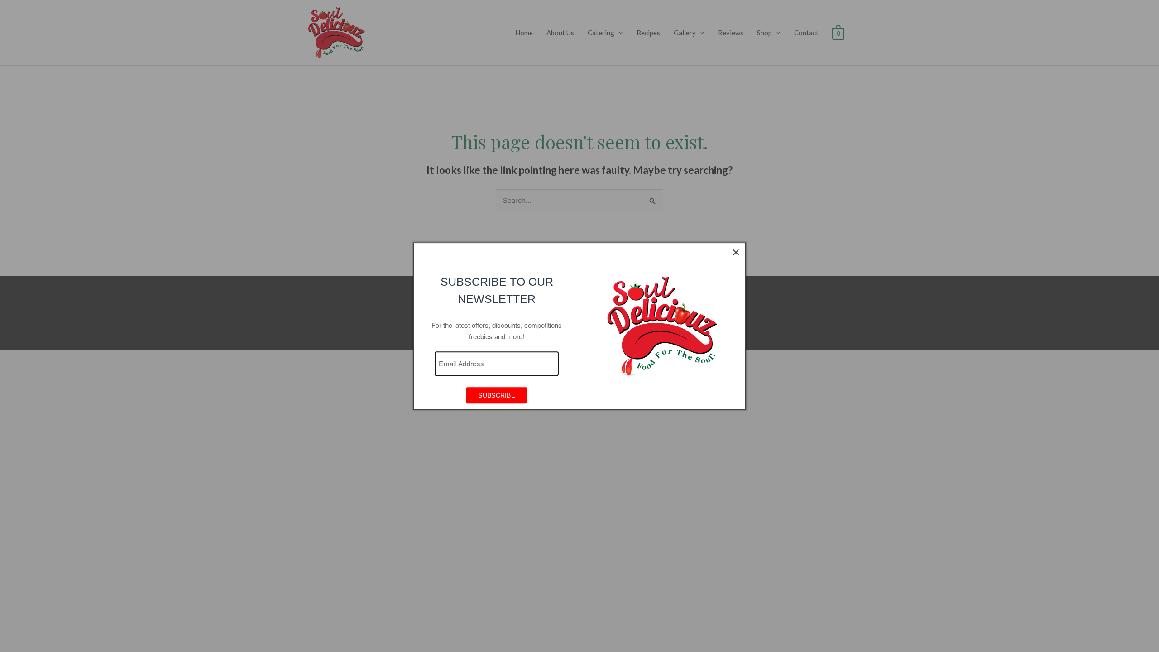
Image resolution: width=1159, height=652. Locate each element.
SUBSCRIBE (496, 395)
